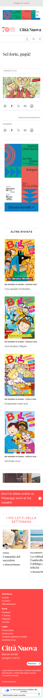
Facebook (6, 612)
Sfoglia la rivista (21, 3)
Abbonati (32, 663)
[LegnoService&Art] (21, 478)
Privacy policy (8, 630)
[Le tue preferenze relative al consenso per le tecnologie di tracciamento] (39, 694)
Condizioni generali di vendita (14, 637)
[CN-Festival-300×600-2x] (21, 177)
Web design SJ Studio (28, 673)
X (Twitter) (6, 615)
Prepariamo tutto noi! (16, 404)
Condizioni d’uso (9, 640)
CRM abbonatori (9, 604)
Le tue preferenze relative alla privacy (23, 690)
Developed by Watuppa (10, 675)
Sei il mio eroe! (13, 461)
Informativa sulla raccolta (14, 695)
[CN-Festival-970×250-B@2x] (21, 15)
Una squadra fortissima (17, 289)
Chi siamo (6, 601)
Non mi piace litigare (16, 346)
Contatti (5, 597)
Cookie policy (7, 633)
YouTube (5, 622)
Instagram (6, 619)
